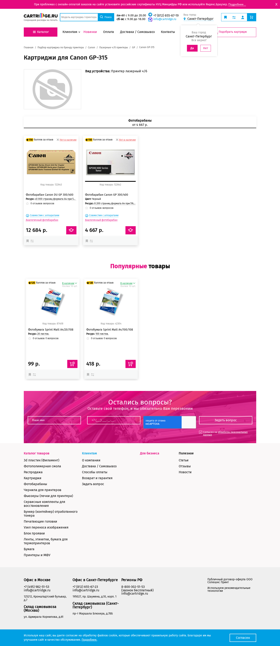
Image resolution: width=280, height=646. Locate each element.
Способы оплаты (94, 472)
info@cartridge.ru (164, 19)
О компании (91, 460)
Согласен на (225, 433)
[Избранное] (28, 241)
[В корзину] (72, 364)
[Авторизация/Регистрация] (242, 17)
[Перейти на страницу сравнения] (234, 17)
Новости (185, 472)
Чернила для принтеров (42, 490)
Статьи (184, 460)
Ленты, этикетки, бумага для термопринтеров (46, 541)
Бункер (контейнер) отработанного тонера (50, 513)
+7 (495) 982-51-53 (36, 587)
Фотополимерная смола (42, 466)
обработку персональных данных (225, 433)
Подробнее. (89, 639)
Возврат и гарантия (97, 478)
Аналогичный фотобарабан (42, 220)
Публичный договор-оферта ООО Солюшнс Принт (230, 581)
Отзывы (185, 466)
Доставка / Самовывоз (99, 466)
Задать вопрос (93, 484)
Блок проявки (34, 533)
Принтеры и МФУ (37, 555)
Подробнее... (237, 4)
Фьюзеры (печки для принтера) (48, 496)
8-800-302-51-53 (133, 587)
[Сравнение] (33, 241)
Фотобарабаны (35, 484)
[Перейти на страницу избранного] (225, 17)
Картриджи (32, 478)
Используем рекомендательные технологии (228, 589)
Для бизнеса (149, 453)
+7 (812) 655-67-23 (85, 587)
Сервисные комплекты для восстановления (44, 504)
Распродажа (33, 472)
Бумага (29, 549)
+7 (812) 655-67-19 (166, 15)
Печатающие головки (40, 521)
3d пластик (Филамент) (41, 460)
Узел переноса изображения (46, 527)
